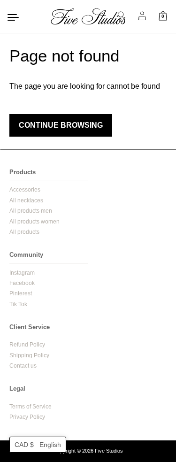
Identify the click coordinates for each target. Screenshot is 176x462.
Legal (17, 388)
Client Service (29, 327)
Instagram (22, 273)
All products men (30, 211)
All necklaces (26, 200)
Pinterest (20, 293)
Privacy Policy (27, 417)
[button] (38, 444)
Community (26, 254)
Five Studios (109, 451)
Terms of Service (30, 406)
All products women (34, 221)
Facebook (22, 283)
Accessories (24, 189)
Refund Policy (27, 344)
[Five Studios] (88, 16)
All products (24, 232)
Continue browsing (61, 125)
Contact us (23, 365)
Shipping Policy (29, 355)
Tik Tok (18, 304)
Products (22, 172)
